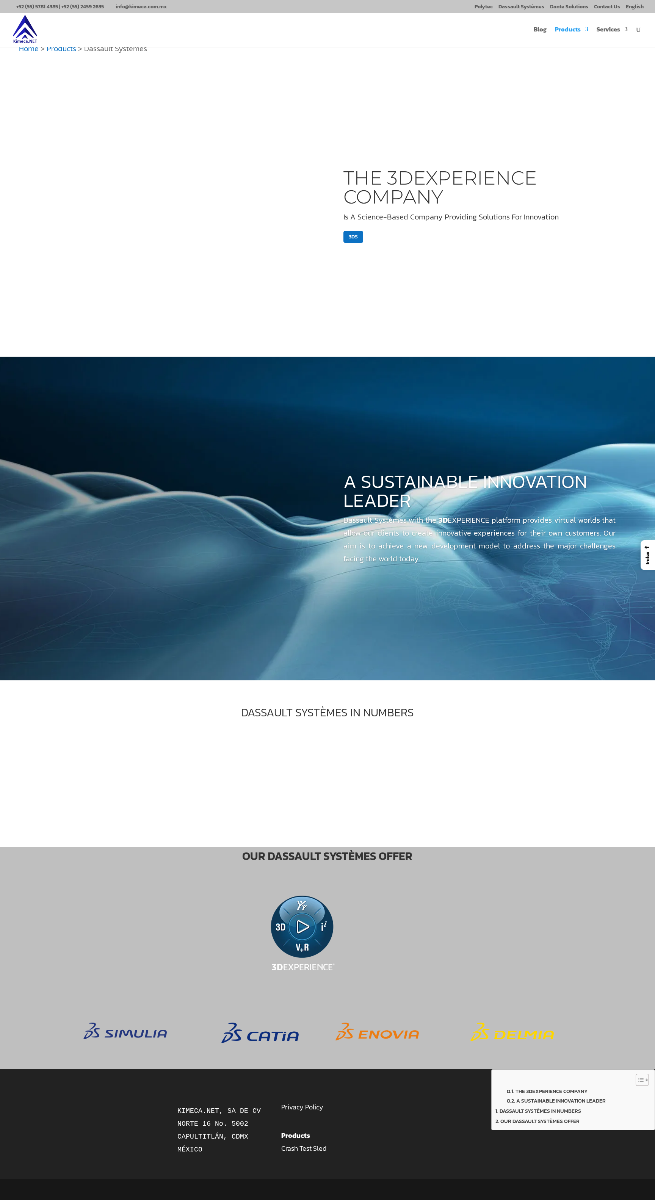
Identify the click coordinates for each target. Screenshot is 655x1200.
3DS (353, 237)
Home (29, 48)
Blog (540, 30)
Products (568, 30)
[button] (648, 555)
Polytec (484, 7)
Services (608, 30)
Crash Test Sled (303, 1148)
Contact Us (607, 7)
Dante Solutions (569, 7)
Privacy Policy (302, 1107)
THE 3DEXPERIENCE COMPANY (440, 187)
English (635, 7)
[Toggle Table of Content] (638, 1079)
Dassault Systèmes (521, 7)
